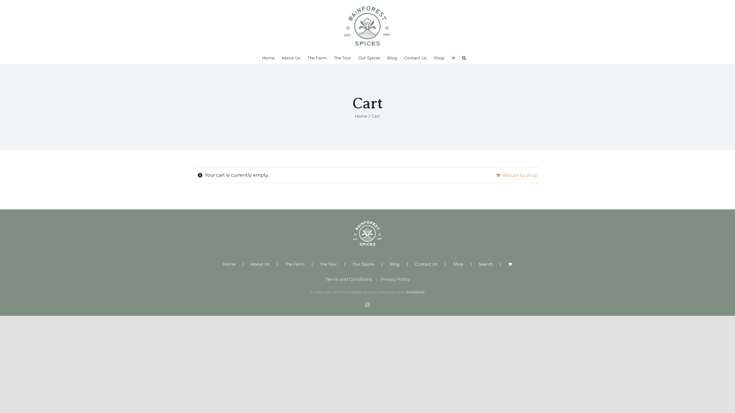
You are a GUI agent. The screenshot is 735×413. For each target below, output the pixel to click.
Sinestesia (415, 292)
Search (486, 264)
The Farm (294, 264)
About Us (260, 264)
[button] (464, 58)
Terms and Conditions (348, 279)
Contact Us (426, 264)
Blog (395, 264)
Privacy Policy (395, 279)
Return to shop (519, 175)
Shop (458, 264)
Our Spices (363, 264)
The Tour (328, 264)
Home (229, 264)
